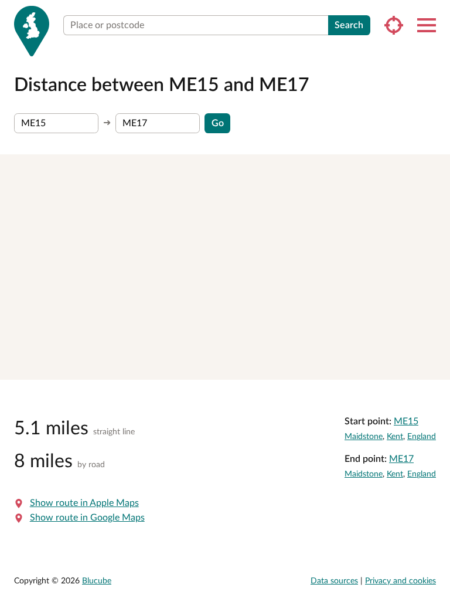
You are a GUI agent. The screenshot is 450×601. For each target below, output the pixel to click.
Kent (395, 437)
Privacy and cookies (400, 581)
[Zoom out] (435, 185)
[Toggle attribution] (437, 367)
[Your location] (393, 25)
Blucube (96, 581)
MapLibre (240, 366)
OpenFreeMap (279, 366)
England (421, 437)
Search (349, 25)
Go (218, 123)
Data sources (334, 581)
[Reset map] (435, 208)
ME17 (401, 459)
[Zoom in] (435, 168)
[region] (225, 267)
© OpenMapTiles (326, 366)
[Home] (31, 31)
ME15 (406, 421)
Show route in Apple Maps (84, 503)
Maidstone (364, 437)
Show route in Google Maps (87, 517)
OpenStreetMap (405, 366)
